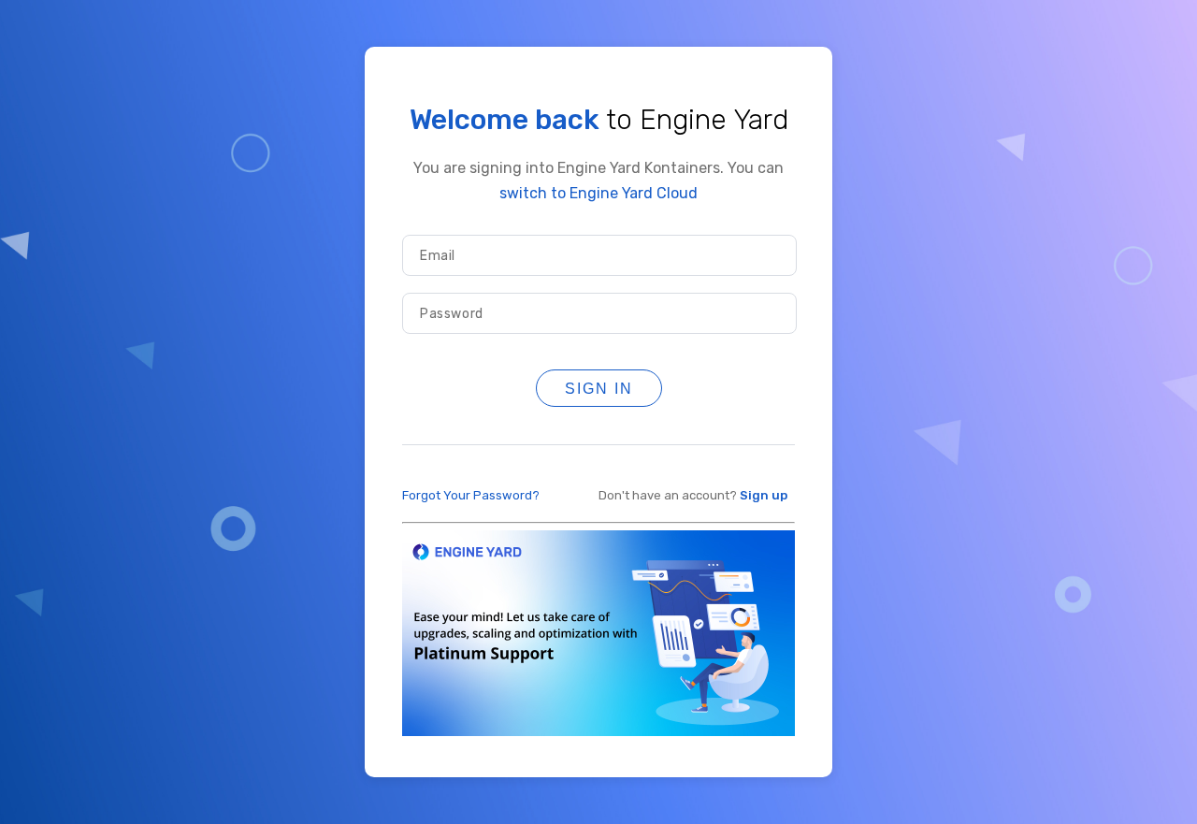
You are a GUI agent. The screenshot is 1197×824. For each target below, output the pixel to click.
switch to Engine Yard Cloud (598, 193)
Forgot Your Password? (471, 495)
